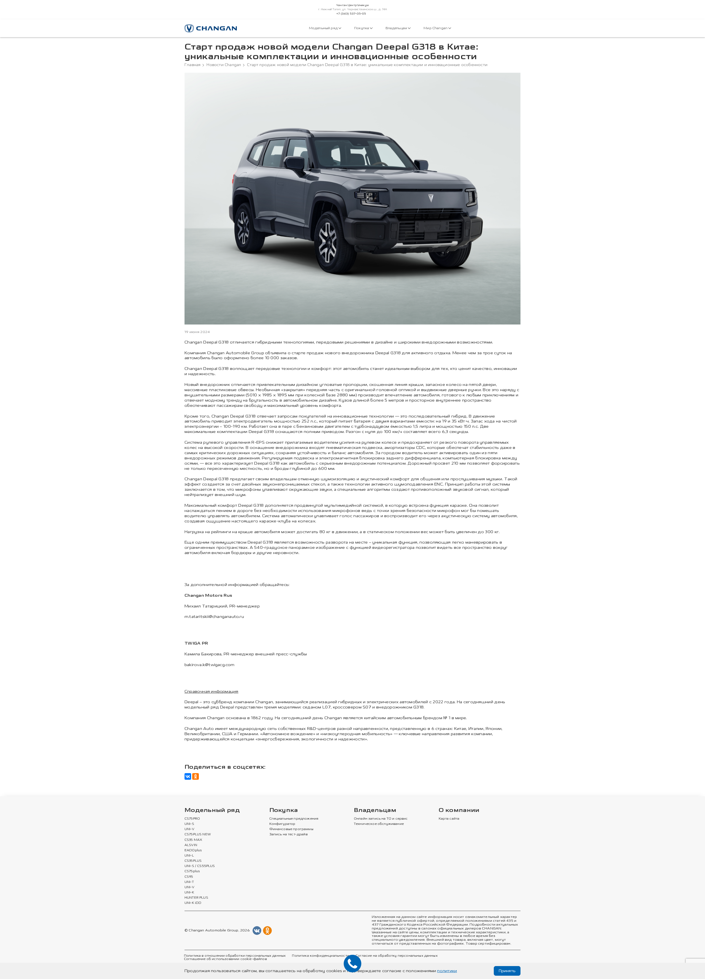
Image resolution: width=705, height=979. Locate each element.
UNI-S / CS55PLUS (200, 866)
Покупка (362, 28)
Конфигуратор (282, 824)
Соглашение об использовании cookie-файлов (225, 959)
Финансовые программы (291, 829)
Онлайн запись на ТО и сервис (381, 818)
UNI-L (189, 855)
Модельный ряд (323, 28)
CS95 (189, 877)
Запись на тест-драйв (288, 834)
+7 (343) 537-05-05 (351, 13)
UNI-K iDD (193, 903)
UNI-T (189, 882)
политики (447, 971)
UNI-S (189, 824)
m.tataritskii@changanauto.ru (214, 616)
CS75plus (192, 871)
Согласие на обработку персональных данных (397, 956)
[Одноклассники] (195, 776)
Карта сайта (449, 818)
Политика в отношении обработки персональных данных (235, 956)
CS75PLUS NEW (198, 834)
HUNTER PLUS (196, 897)
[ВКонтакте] (188, 776)
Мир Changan (436, 28)
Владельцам (397, 28)
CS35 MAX (193, 840)
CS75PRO (192, 818)
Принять (507, 971)
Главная (192, 65)
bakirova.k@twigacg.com (210, 664)
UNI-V (189, 829)
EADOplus (193, 850)
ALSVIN (191, 845)
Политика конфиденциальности (320, 956)
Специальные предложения (294, 818)
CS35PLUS (193, 861)
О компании (459, 810)
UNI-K (189, 892)
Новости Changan (224, 65)
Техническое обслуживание (379, 824)
